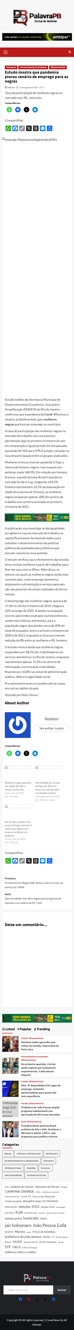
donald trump (32, 1201)
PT (53, 1237)
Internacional (13, 1168)
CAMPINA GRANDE (19, 1191)
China (37, 1192)
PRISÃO (47, 1237)
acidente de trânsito (22, 1186)
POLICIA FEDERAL (44, 1231)
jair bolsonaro (18, 1225)
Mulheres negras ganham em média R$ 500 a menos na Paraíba (18, 786)
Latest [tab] (10, 1029)
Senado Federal (31, 1242)
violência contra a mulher (20, 1252)
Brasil (23, 1121)
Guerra (42, 1213)
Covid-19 (26, 1196)
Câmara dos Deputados (43, 1196)
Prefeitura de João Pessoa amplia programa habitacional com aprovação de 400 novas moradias (40, 1111)
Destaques (11, 67)
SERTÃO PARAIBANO (48, 1242)
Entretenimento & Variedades (33, 67)
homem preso (13, 1218)
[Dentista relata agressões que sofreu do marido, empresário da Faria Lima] (10, 1043)
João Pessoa (44, 1225)
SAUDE (17, 1242)
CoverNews (53, 1320)
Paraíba (24, 1081)
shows (61, 1242)
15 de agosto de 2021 (28, 87)
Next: (33, 898)
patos (29, 1232)
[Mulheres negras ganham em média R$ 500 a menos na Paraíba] (18, 773)
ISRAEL (43, 1218)
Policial (24, 1038)
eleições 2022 (29, 1206)
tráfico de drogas (29, 1247)
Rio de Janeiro (62, 1237)
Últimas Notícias (58, 67)
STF (8, 1247)
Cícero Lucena (13, 1201)
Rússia (8, 1242)
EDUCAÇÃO (11, 1207)
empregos (60, 1207)
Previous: (34, 883)
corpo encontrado (12, 1196)
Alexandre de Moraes (47, 1186)
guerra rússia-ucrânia (56, 1213)
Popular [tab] (25, 1029)
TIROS (16, 1247)
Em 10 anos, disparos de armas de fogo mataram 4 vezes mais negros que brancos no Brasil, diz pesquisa (18, 828)
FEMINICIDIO (31, 1213)
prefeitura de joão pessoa (23, 1237)
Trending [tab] (43, 1029)
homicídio (31, 1218)
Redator (11, 87)
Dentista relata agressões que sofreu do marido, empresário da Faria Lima (40, 1045)
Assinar (61, 1289)
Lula (61, 1225)
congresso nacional (50, 1192)
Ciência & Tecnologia (29, 1153)
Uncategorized (13, 1175)
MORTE (9, 1231)
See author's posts (51, 728)
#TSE (7, 1187)
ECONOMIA (50, 1201)
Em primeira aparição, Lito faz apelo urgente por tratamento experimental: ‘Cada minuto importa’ (38, 1069)
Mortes (20, 1232)
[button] (5, 52)
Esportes (49, 1161)
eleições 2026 (48, 1207)
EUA (19, 1212)
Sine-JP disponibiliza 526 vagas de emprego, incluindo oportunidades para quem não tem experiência (41, 1091)
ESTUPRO (9, 1213)
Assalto (64, 1187)
